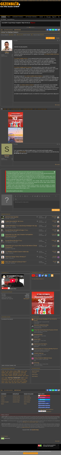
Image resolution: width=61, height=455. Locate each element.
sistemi (8, 109)
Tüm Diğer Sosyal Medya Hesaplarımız (45, 409)
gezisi (27, 375)
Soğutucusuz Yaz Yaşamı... (41, 344)
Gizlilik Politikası (27, 399)
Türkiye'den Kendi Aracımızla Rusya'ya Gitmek (46, 330)
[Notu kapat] (58, 445)
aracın (22, 371)
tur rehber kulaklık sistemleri (51, 54)
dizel (25, 374)
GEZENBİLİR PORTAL (14, 0)
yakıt (15, 382)
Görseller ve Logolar (5, 401)
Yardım (25, 403)
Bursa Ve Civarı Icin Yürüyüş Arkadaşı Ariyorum (46, 348)
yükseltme (23, 382)
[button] (11, 17)
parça (3, 381)
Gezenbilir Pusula (16, 396)
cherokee (9, 374)
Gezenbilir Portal (16, 401)
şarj (15, 381)
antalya (15, 371)
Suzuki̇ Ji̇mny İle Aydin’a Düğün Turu (16, 230)
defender (15, 374)
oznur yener (7, 263)
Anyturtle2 (7, 218)
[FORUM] (1, 30)
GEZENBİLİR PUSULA (6, 0)
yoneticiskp (54, 257)
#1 (59, 40)
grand (3, 377)
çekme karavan (16, 372)
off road (14, 379)
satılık (17, 381)
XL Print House (34, 372)
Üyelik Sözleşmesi (27, 397)
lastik (22, 378)
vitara (10, 382)
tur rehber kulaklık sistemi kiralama (34, 76)
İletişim (2, 403)
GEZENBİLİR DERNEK (23, 0)
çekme (10, 372)
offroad (19, 379)
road (6, 381)
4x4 (5, 371)
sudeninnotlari (8, 222)
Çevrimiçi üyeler (6, 316)
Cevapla (58, 104)
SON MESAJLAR (35, 316)
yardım (19, 382)
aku (8, 371)
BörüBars (55, 226)
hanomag (36, 362)
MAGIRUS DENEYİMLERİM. (41, 325)
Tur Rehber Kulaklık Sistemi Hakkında (16, 251)
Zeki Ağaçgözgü (8, 231)
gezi (24, 375)
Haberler (2, 399)
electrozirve (7, 237)
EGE (35, 360)
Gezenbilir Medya (16, 399)
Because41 (26, 298)
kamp (10, 378)
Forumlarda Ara (10, 19)
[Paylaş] (57, 40)
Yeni (8, 17)
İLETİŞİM (59, 0)
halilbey (12, 34)
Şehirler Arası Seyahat (11, 217)
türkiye (6, 382)
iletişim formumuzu (26, 427)
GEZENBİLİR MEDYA (32, 0)
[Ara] (58, 17)
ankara (11, 371)
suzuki (21, 381)
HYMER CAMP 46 (38, 353)
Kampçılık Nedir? (38, 334)
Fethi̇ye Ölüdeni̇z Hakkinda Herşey (43, 358)
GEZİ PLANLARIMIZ (38, 332)
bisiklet (3, 372)
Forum (3, 17)
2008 (3, 371)
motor (10, 379)
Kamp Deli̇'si (37, 339)
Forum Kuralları (27, 396)
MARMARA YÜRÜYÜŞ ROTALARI (41, 351)
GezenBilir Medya (35, 429)
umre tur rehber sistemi (42, 109)
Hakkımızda (3, 396)
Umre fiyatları (22, 152)
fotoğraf (15, 375)
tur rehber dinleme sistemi (27, 85)
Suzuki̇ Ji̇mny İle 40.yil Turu (13, 240)
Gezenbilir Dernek (16, 397)
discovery (20, 374)
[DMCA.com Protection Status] (5, 439)
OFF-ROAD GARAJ (38, 365)
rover (9, 381)
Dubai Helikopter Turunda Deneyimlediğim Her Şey (21, 225)
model (26, 377)
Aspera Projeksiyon (35, 376)
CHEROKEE (36, 323)
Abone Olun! (48, 411)
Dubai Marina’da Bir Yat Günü (14, 221)
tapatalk (25, 381)
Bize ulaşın (57, 441)
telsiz (3, 382)
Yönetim (2, 397)
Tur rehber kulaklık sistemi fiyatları (22, 67)
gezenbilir (19, 375)
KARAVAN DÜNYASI (17, 17)
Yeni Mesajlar (3, 19)
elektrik (10, 375)
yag (13, 382)
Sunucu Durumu (4, 436)
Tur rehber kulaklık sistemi (21, 58)
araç (19, 371)
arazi (26, 371)
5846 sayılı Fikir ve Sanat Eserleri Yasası (30, 421)
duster (6, 375)
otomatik (23, 379)
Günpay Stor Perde (35, 374)
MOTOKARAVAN (37, 327)
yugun (55, 217)
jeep (6, 378)
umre (35, 109)
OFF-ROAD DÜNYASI (31, 17)
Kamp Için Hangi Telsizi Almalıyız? (15, 256)
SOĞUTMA (36, 346)
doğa (3, 375)
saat (12, 381)
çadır (7, 372)
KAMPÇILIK (36, 337)
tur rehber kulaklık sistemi (28, 109)
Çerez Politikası (27, 401)
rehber (4, 109)
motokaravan (5, 379)
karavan (16, 377)
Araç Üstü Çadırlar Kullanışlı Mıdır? (15, 261)
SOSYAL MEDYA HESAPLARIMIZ (42, 0)
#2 (59, 144)
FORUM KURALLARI (53, 0)
